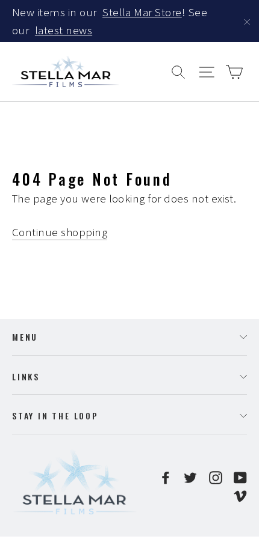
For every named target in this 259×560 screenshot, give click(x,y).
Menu (25, 336)
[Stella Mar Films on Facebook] (165, 476)
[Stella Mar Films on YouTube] (240, 476)
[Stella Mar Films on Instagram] (215, 476)
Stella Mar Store (142, 12)
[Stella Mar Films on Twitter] (190, 476)
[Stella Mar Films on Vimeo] (240, 494)
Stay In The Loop (55, 415)
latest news (63, 30)
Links (26, 376)
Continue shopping (59, 232)
